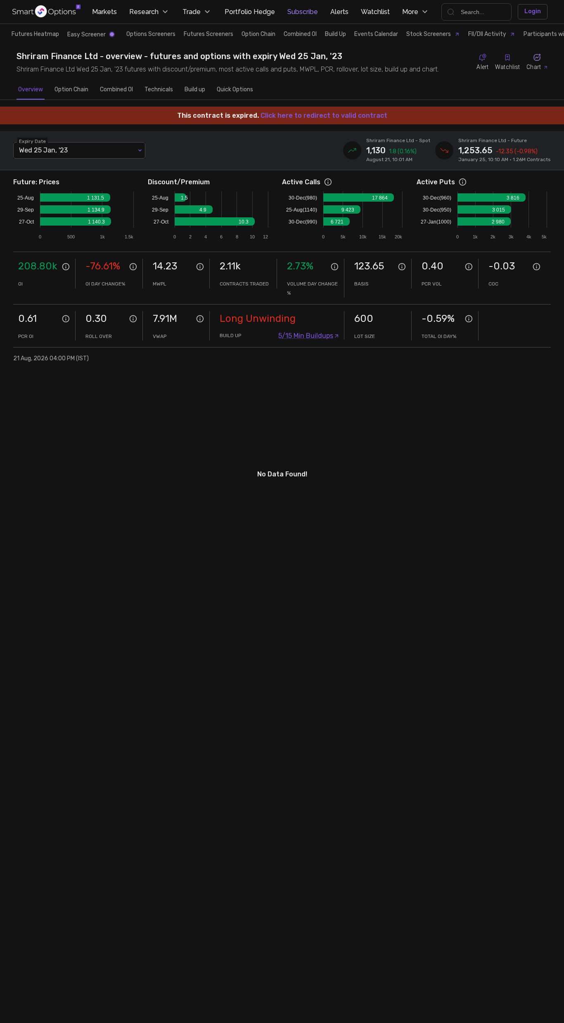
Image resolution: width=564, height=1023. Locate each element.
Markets (104, 12)
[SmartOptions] (46, 12)
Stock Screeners (428, 34)
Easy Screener (86, 34)
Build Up (335, 34)
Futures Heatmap (35, 34)
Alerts (339, 12)
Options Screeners (150, 34)
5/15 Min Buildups (305, 336)
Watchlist (375, 12)
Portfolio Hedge (250, 12)
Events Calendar (376, 34)
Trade (191, 12)
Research (144, 12)
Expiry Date (32, 141)
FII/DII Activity (487, 34)
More (410, 12)
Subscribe (302, 12)
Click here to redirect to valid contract (324, 115)
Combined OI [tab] (116, 89)
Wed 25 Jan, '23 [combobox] (43, 150)
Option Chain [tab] (71, 89)
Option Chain (258, 34)
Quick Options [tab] (235, 89)
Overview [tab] (30, 89)
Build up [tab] (195, 89)
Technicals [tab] (159, 89)
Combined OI (300, 34)
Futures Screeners (208, 34)
